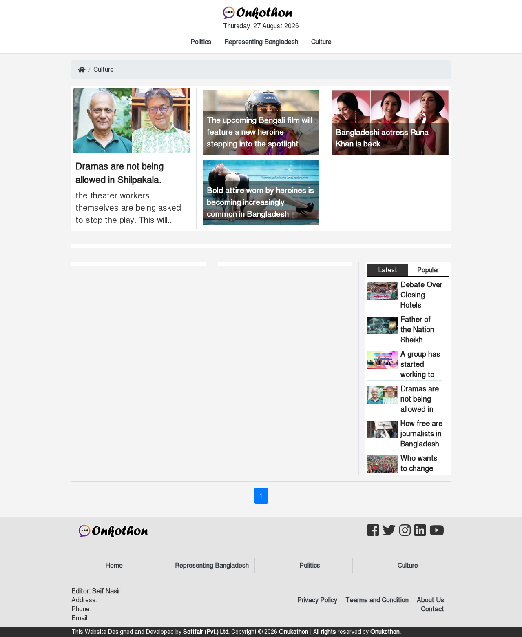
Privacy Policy (317, 600)
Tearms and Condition (377, 600)
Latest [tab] (387, 270)
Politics (200, 42)
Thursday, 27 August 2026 (261, 26)
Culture (321, 42)
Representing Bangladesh (261, 42)
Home (114, 566)
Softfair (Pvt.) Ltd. (206, 631)
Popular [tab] (428, 270)
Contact (432, 609)
